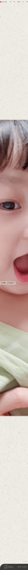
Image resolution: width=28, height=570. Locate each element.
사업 (14, 1)
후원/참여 (18, 1)
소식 (23, 1)
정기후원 (19, 566)
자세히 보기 (2, 291)
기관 (10, 1)
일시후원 (25, 566)
